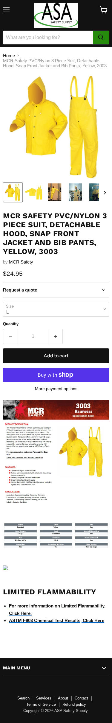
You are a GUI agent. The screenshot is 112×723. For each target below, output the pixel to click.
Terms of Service (41, 704)
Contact (81, 698)
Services (43, 698)
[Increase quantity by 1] (55, 336)
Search (23, 698)
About (63, 698)
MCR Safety (21, 261)
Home (9, 55)
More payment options (56, 388)
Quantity (11, 324)
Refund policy (74, 704)
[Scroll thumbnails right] (103, 193)
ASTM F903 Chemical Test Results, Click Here (56, 620)
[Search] (101, 37)
